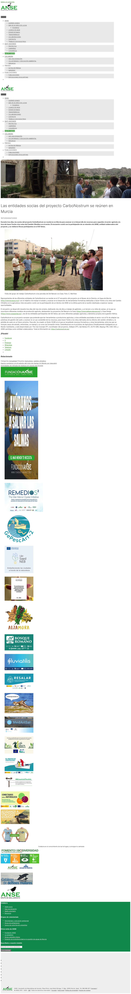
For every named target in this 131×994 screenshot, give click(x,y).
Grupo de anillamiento (12, 923)
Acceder (54, 990)
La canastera (9, 935)
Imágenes (11, 70)
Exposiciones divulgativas (18, 77)
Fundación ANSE (10, 933)
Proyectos (12, 46)
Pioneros (15, 27)
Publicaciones (13, 75)
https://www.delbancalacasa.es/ (88, 311)
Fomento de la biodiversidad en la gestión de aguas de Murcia (26, 939)
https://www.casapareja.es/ (11, 314)
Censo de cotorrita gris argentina (16, 925)
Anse (7, 21)
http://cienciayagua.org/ (10, 301)
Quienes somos (14, 23)
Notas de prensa (14, 68)
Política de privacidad (71, 990)
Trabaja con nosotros (17, 41)
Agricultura (29, 361)
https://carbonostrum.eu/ (60, 329)
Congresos (12, 51)
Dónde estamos (14, 32)
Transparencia (13, 34)
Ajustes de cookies (84, 990)
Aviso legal (61, 990)
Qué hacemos (10, 44)
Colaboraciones (14, 37)
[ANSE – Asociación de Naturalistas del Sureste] (7, 92)
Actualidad (13, 361)
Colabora (9, 56)
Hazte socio (10, 53)
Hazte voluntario (10, 911)
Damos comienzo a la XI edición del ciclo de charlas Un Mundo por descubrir (29, 363)
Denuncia (11, 63)
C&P (29, 990)
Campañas (12, 48)
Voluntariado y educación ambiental (22, 61)
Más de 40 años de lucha (17, 25)
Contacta (12, 39)
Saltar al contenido (7, 2)
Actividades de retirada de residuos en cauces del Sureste (22, 366)
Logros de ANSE (14, 30)
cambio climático (40, 361)
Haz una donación (15, 59)
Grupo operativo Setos (12, 937)
